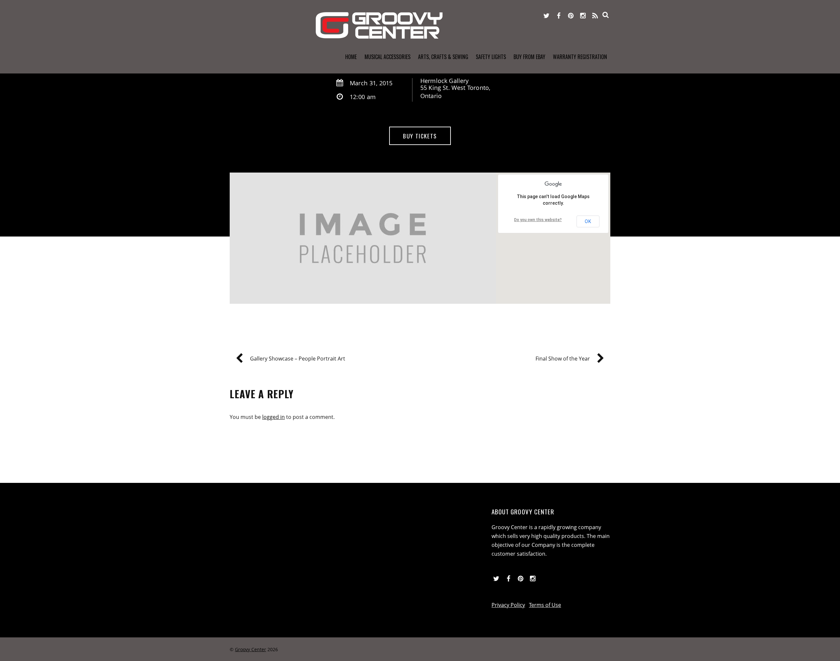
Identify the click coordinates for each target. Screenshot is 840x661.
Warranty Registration (580, 57)
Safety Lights (491, 57)
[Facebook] (558, 15)
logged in (273, 417)
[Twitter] (546, 15)
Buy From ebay (529, 57)
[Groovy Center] (379, 35)
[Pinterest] (571, 15)
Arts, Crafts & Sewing (443, 57)
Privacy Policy (508, 605)
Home (351, 57)
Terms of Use (545, 605)
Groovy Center (250, 649)
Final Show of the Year (563, 358)
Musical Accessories (387, 57)
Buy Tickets (420, 136)
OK (588, 221)
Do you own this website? (538, 219)
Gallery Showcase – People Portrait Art (297, 358)
